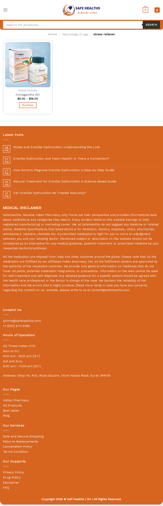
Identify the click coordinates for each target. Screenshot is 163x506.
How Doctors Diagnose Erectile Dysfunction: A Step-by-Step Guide (63, 170)
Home (52, 34)
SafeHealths (91, 224)
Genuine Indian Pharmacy (41, 215)
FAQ (6, 487)
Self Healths (75, 499)
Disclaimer (11, 482)
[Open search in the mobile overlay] (81, 25)
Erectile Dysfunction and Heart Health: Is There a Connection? (61, 158)
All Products (12, 405)
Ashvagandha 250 (28, 94)
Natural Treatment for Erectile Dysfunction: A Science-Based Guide (64, 181)
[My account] (157, 10)
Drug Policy (11, 477)
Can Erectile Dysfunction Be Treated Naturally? (49, 193)
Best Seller (11, 410)
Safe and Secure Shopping (23, 436)
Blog (6, 415)
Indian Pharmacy (16, 400)
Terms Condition (15, 451)
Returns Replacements (20, 441)
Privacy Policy (13, 472)
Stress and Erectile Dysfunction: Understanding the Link (56, 147)
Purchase (27, 105)
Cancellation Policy (17, 446)
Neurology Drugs (75, 34)
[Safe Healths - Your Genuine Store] (81, 10)
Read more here (88, 285)
